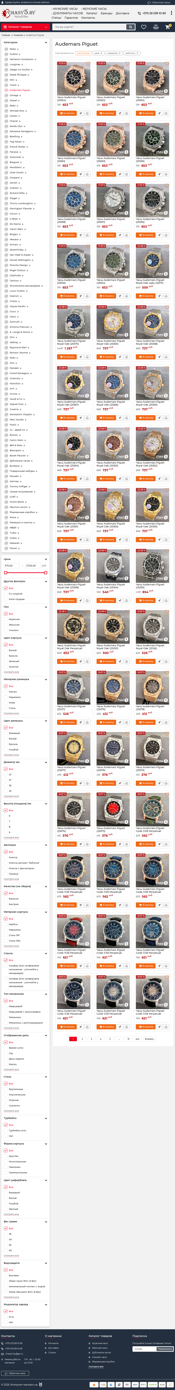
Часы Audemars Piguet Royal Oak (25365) (150, 404)
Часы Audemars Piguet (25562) (150, 100)
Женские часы (99, 1348)
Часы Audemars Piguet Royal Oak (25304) (111, 587)
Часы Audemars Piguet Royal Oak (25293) (111, 648)
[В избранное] (88, 64)
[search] (130, 27)
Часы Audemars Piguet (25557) (111, 222)
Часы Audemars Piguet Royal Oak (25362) (150, 465)
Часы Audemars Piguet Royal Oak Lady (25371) (150, 283)
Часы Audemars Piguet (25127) (71, 709)
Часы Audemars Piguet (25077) (71, 770)
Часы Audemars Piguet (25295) (150, 587)
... (119, 1039)
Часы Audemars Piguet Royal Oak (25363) (111, 465)
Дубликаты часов (101, 1352)
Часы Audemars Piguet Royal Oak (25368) (150, 344)
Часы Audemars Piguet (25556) (150, 222)
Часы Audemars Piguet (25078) (150, 709)
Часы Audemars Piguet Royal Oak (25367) (71, 404)
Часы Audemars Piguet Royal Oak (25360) (111, 526)
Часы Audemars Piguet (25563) (111, 100)
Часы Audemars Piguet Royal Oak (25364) (71, 465)
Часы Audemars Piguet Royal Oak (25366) (111, 404)
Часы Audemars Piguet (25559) (150, 161)
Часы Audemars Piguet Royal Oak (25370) (71, 344)
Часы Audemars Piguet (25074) (71, 831)
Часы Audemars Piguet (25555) (71, 283)
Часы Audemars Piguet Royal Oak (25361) (71, 526)
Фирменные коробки (103, 1361)
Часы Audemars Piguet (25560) (111, 161)
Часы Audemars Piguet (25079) (111, 709)
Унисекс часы (99, 1357)
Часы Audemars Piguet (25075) (150, 770)
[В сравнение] (87, 113)
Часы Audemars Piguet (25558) (71, 222)
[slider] (5, 572)
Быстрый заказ (81, 113)
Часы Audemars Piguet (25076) (111, 770)
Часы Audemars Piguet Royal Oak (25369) (111, 344)
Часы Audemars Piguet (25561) (71, 161)
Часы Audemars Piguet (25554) (111, 283)
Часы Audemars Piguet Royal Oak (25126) (150, 648)
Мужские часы (100, 1343)
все (137, 1039)
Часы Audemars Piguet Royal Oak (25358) (71, 587)
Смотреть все (11, 672)
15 (128, 1039)
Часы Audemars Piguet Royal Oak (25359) (150, 526)
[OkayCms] (40, 1384)
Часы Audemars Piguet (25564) (71, 100)
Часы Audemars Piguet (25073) (111, 831)
